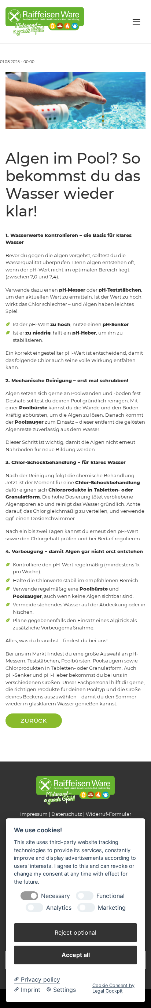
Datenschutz (66, 814)
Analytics (58, 907)
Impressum (34, 814)
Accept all (76, 954)
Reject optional (75, 932)
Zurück (34, 720)
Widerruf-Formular (108, 814)
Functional (110, 895)
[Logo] (44, 21)
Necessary (55, 895)
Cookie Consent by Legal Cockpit (113, 988)
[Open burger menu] (136, 21)
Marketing (112, 907)
